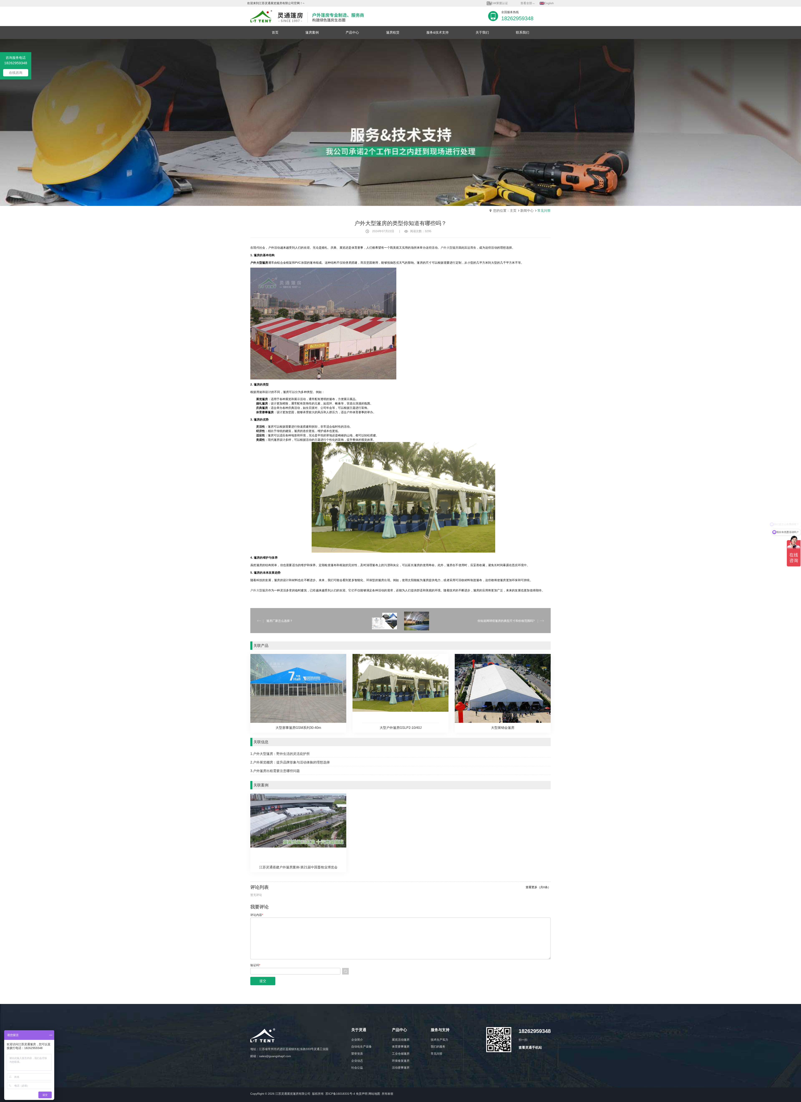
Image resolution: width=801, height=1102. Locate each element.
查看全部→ (527, 3)
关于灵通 (358, 1030)
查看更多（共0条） (538, 887)
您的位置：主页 (504, 210)
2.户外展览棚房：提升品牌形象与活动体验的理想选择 (290, 762)
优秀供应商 (498, 3)
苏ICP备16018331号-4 (340, 1093)
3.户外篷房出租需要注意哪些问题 (275, 771)
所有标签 (387, 1093)
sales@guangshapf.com (275, 1056)
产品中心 (399, 1030)
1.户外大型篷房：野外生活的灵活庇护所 (280, 754)
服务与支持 (440, 1030)
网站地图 (374, 1093)
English (549, 3)
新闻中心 (527, 210)
